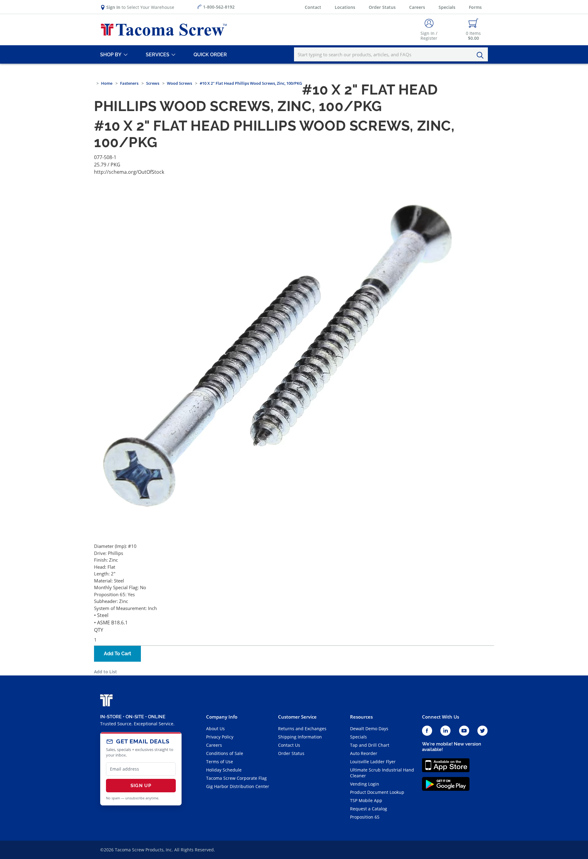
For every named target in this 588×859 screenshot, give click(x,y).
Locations (345, 7)
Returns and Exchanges (302, 728)
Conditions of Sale (224, 753)
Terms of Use (219, 761)
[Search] (482, 55)
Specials (447, 7)
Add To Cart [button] (117, 653)
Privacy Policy (219, 737)
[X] (482, 731)
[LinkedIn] (445, 731)
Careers (417, 7)
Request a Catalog (368, 809)
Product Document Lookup (377, 792)
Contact (313, 7)
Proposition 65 (364, 817)
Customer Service (297, 717)
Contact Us (289, 745)
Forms (475, 7)
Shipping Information (300, 737)
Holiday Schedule (224, 770)
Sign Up (140, 785)
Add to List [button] (105, 672)
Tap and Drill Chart (369, 745)
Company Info (221, 717)
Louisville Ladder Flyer (373, 761)
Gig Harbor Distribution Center (237, 786)
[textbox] (391, 54)
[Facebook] (427, 731)
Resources (361, 717)
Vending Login (364, 784)
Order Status (382, 7)
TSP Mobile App (366, 800)
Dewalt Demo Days (369, 728)
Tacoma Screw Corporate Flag (236, 778)
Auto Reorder (363, 753)
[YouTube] (464, 731)
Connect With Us (440, 717)
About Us (215, 728)
